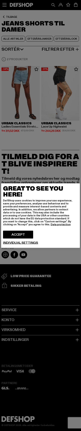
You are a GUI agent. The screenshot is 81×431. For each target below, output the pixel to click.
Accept (18, 234)
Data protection (61, 224)
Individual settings (20, 243)
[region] (40, 215)
